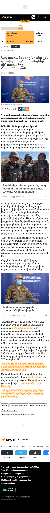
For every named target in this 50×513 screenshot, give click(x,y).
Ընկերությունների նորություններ (14, 473)
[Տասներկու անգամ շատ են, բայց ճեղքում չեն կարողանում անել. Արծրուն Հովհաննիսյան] (25, 167)
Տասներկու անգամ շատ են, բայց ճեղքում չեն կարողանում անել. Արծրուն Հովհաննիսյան (24, 188)
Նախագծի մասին (8, 467)
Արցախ (5, 405)
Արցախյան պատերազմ (18, 405)
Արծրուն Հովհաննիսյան (38, 405)
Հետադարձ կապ (8, 483)
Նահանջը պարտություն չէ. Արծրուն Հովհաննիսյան (20, 309)
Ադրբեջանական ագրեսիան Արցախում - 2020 (18, 414)
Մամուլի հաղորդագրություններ (19, 470)
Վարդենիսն (27, 383)
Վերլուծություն (36, 446)
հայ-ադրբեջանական (9, 410)
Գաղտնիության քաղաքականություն (16, 477)
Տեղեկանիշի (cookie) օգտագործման (16, 480)
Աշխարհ (23, 446)
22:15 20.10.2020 (7, 73)
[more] (46, 196)
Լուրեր (10, 35)
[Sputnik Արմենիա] (7, 18)
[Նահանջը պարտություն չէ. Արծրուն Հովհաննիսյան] (25, 288)
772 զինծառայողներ (22, 327)
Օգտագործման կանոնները (28, 467)
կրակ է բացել (35, 376)
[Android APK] (8, 490)
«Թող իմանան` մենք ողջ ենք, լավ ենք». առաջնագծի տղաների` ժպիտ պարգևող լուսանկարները (22, 393)
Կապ (3, 470)
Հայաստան (13, 446)
